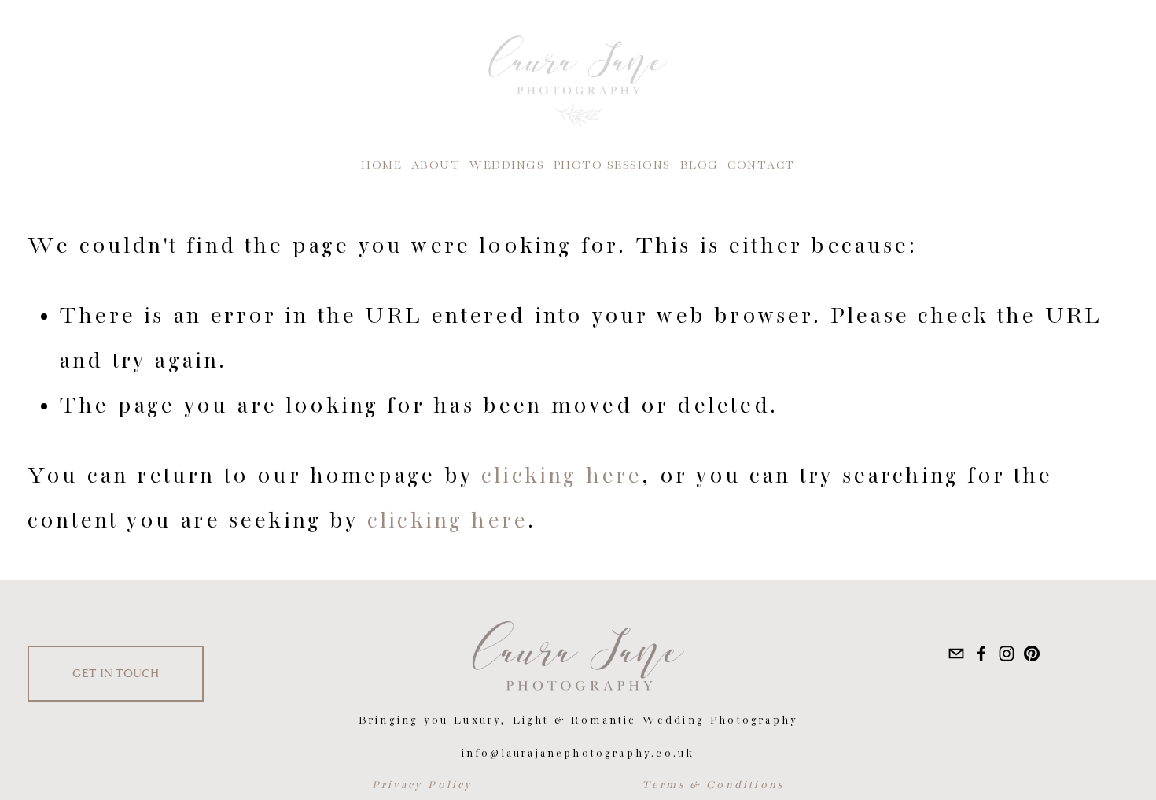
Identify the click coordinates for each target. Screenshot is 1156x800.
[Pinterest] (1032, 653)
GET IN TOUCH (115, 673)
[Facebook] (981, 653)
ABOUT (436, 166)
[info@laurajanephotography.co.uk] (956, 653)
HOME (381, 166)
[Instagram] (1006, 653)
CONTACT (761, 166)
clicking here (561, 476)
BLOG (699, 166)
